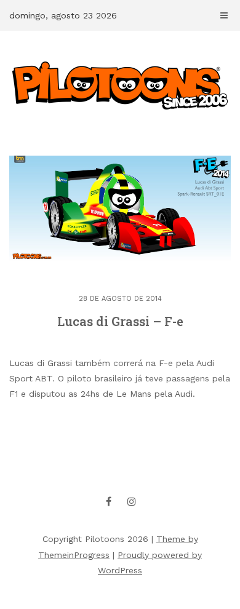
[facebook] (109, 501)
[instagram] (132, 501)
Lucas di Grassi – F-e (120, 321)
